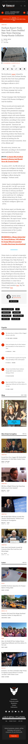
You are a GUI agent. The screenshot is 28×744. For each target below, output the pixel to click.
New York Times (6, 315)
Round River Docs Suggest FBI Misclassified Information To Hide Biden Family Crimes (13, 458)
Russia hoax (5, 319)
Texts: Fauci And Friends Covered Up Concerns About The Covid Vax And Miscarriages (11, 549)
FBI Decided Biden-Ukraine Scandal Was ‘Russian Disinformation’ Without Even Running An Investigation (12, 518)
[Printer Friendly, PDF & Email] (24, 69)
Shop (3, 395)
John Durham (16, 312)
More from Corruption (9, 434)
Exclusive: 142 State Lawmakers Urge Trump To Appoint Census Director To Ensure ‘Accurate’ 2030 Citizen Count (14, 672)
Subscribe (14, 736)
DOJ (17, 309)
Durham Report (6, 312)
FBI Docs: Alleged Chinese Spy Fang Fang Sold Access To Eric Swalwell (13, 487)
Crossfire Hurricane (7, 309)
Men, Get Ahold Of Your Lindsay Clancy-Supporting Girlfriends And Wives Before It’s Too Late (13, 643)
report (14, 74)
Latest (3, 562)
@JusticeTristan (17, 297)
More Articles (13, 301)
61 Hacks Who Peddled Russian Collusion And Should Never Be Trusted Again (12, 159)
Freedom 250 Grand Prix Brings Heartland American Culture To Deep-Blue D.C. (13, 614)
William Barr (16, 319)
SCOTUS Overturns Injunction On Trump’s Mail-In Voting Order (13, 587)
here (17, 285)
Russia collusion (18, 315)
